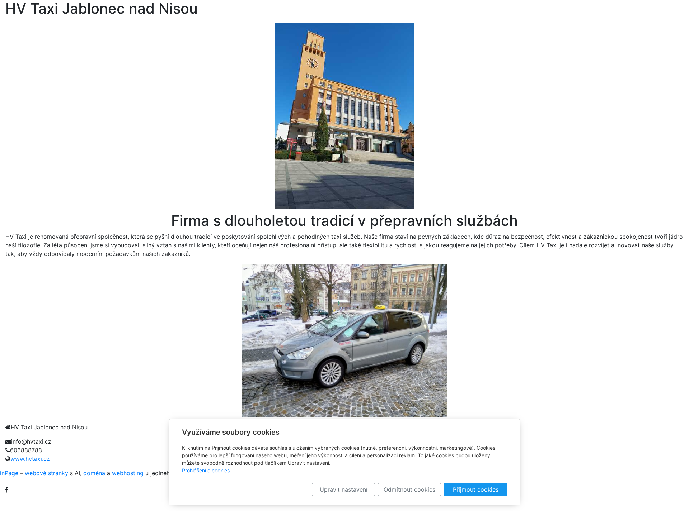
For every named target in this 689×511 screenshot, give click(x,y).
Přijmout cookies (475, 489)
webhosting (128, 473)
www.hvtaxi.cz (30, 458)
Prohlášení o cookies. (206, 470)
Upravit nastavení (343, 489)
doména (94, 473)
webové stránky (46, 473)
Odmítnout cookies (409, 489)
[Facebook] (6, 490)
